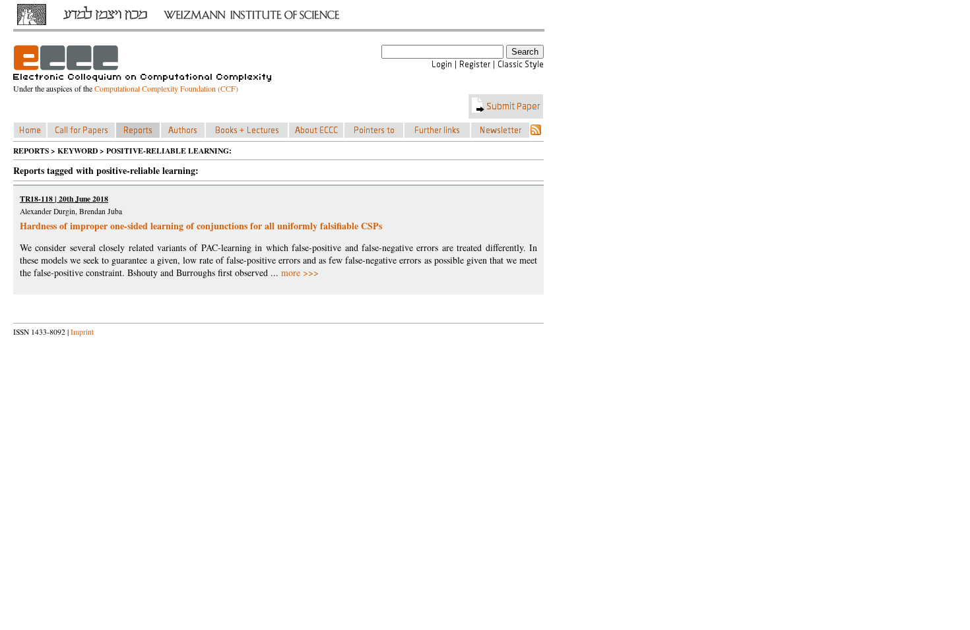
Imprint (82, 332)
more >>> (300, 272)
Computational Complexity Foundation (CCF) (166, 88)
